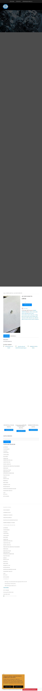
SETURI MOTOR (6, 486)
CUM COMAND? (6, 509)
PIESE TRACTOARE (7, 470)
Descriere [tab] (6, 336)
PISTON (5, 477)
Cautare (7, 441)
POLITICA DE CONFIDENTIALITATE (10, 520)
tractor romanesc (35, 319)
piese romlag (35, 314)
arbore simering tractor (26, 313)
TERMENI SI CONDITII (7, 515)
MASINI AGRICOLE (9, 293)
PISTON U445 (6, 478)
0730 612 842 (12, 1)
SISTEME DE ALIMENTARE (8, 473)
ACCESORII (5, 447)
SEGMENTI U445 (6, 484)
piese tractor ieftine (31, 316)
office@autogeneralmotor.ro (27, 1)
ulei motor (5, 494)
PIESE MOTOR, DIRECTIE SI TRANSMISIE (11, 466)
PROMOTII (5, 480)
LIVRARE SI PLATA (7, 512)
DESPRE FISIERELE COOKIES (9, 522)
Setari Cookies (8, 686)
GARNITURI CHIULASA (7, 460)
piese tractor (24, 316)
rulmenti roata (31, 317)
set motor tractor (27, 319)
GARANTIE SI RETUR (7, 517)
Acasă (4, 293)
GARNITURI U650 (6, 462)
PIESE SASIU (5, 468)
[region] (13, 681)
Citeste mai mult (6, 684)
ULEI (4, 492)
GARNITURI (5, 458)
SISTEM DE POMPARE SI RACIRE (9, 488)
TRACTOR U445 (6, 471)
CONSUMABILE (6, 449)
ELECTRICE (5, 456)
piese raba (30, 314)
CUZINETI (5, 451)
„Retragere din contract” (30, 689)
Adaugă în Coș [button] (9, 429)
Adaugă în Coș (27, 304)
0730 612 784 (18, 1)
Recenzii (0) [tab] (13, 336)
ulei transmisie (6, 496)
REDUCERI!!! (5, 482)
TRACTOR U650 (6, 475)
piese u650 (26, 317)
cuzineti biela (5, 452)
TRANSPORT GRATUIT (7, 490)
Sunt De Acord (18, 686)
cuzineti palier (6, 454)
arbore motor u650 (33, 311)
